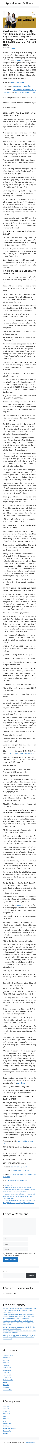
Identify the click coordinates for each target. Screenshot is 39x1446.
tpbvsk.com (13, 3)
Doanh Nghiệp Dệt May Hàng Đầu (13, 1189)
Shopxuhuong (7, 1423)
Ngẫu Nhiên (6, 1413)
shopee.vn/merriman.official (21, 86)
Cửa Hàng (6, 1408)
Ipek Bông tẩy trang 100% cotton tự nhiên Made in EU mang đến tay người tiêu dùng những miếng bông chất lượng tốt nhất (18, 1322)
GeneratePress (30, 1443)
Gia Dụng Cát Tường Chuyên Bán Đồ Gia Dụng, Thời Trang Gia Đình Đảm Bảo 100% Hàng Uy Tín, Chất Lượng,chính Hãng (19, 1196)
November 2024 (7, 1375)
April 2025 (6, 1365)
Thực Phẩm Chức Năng (10, 1428)
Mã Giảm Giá (8, 1185)
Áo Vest (19, 1187)
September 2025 (8, 1355)
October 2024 (7, 1377)
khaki (27, 1189)
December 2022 (7, 1390)
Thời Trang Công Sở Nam (20, 1192)
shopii (5, 1421)
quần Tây (5, 1192)
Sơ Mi (10, 1192)
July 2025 (6, 1360)
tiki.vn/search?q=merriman (25, 92)
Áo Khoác (8, 1187)
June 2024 (6, 1387)
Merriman (18, 60)
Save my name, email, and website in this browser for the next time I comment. (20, 1254)
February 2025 (7, 1367)
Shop (4, 1416)
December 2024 (7, 1372)
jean (24, 1189)
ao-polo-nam (19, 905)
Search (5, 1272)
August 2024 (6, 1382)
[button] (24, 3)
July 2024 (6, 1385)
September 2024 (8, 1380)
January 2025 (7, 1370)
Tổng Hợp (6, 1433)
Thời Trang (6, 1426)
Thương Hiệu (7, 1431)
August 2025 (6, 1357)
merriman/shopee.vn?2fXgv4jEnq (22, 753)
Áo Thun (13, 1187)
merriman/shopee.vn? (19, 82)
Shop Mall (6, 1418)
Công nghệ (6, 1406)
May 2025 (6, 1362)
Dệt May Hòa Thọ (26, 1187)
